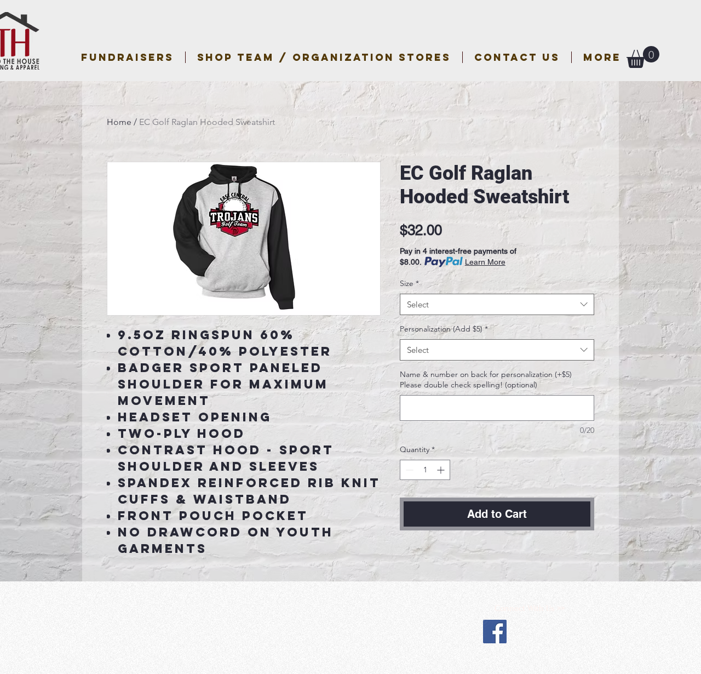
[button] (324, 57)
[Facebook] (495, 631)
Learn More (485, 262)
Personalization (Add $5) (444, 329)
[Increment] (442, 469)
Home (119, 122)
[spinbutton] (425, 469)
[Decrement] (408, 469)
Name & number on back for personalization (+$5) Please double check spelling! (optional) (486, 379)
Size (409, 283)
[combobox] (497, 304)
